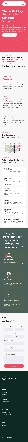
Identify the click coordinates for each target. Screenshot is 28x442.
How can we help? (9, 355)
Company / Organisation (11, 348)
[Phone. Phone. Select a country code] (17, 337)
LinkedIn (4, 425)
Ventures (4, 394)
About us (4, 392)
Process (4, 397)
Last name (18, 327)
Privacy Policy (5, 401)
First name (7, 327)
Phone (17, 334)
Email (6, 334)
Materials (4, 399)
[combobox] (14, 343)
